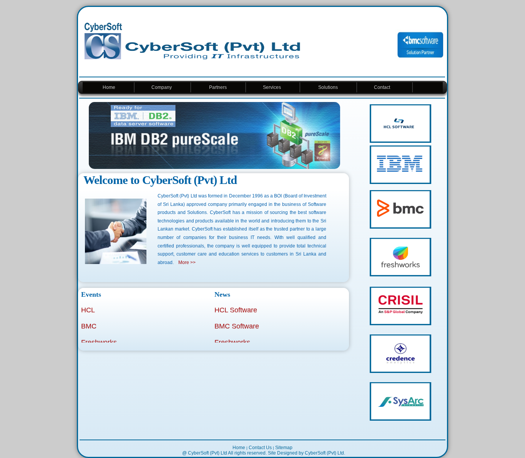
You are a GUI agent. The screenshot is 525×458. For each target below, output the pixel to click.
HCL (88, 307)
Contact (384, 87)
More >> (187, 262)
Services (272, 87)
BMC (88, 323)
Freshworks (99, 339)
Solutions (328, 87)
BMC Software (236, 323)
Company (162, 87)
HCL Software (235, 307)
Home (108, 87)
